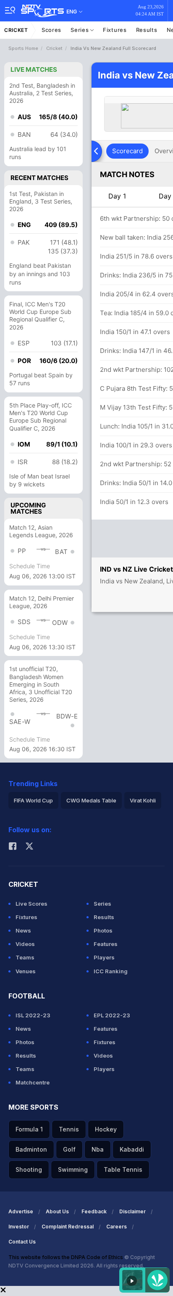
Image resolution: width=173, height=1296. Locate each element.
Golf (69, 1149)
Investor (18, 1226)
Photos (103, 930)
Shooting (29, 1169)
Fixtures (115, 29)
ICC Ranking (111, 971)
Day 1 (117, 196)
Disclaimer (132, 1211)
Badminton (31, 1149)
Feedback (94, 1211)
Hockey (106, 1129)
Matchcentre (33, 1082)
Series (80, 29)
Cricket (16, 30)
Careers (116, 1226)
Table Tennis (123, 1169)
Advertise (20, 1211)
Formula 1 (29, 1129)
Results (146, 29)
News (23, 930)
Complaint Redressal (68, 1226)
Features (106, 944)
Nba (98, 1149)
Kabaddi (132, 1149)
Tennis (69, 1129)
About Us (57, 1211)
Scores (51, 29)
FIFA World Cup (33, 800)
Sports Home (23, 48)
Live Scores (31, 903)
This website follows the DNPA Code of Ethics (66, 1257)
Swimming (73, 1169)
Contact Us (22, 1242)
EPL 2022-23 (112, 1015)
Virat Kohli (143, 800)
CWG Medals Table (91, 800)
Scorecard (127, 151)
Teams (25, 957)
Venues (26, 971)
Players (104, 957)
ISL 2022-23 (33, 1015)
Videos (25, 944)
